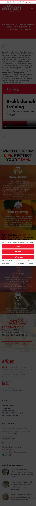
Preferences (18, 257)
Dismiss (18, 252)
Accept (18, 246)
